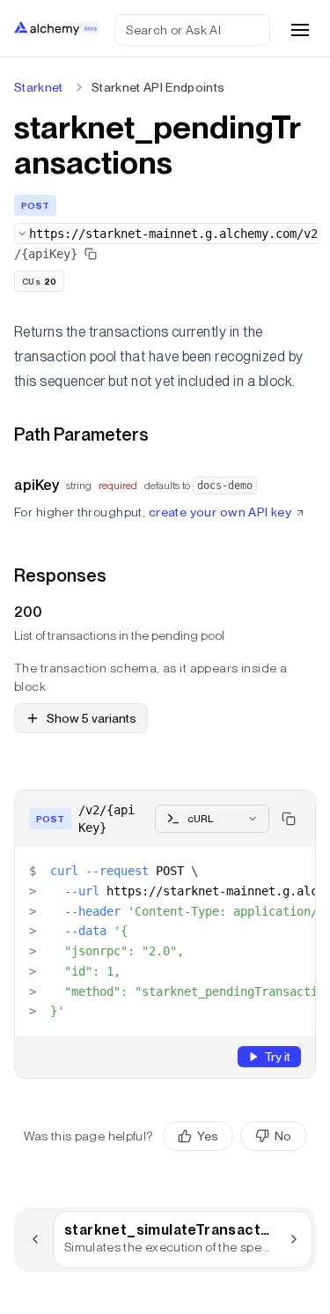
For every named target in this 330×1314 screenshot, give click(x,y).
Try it (277, 1057)
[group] (234, 1136)
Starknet (38, 87)
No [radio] (283, 1136)
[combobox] (167, 233)
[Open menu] (300, 30)
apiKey (36, 485)
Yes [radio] (207, 1136)
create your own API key (220, 512)
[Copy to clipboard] (288, 818)
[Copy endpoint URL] (90, 254)
